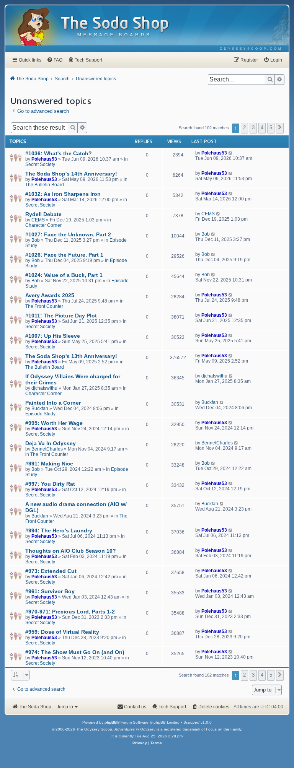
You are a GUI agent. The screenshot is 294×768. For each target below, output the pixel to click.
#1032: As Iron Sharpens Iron (63, 194)
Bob (35, 240)
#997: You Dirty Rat (50, 484)
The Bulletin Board (44, 184)
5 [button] (271, 127)
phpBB (111, 722)
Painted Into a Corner (53, 403)
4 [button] (262, 127)
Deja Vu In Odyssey (50, 443)
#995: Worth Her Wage (54, 423)
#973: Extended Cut (51, 571)
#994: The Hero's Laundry (58, 530)
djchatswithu (44, 388)
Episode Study (40, 414)
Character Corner (43, 225)
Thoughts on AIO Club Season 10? (70, 551)
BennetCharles (47, 449)
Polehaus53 (44, 159)
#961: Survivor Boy (50, 591)
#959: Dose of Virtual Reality (62, 632)
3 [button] (253, 127)
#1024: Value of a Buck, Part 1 (64, 275)
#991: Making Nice (49, 463)
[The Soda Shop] (115, 27)
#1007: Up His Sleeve (52, 336)
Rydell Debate (43, 214)
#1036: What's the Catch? (58, 153)
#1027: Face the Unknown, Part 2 (68, 234)
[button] (280, 128)
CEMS (38, 220)
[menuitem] (251, 49)
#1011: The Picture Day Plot (61, 315)
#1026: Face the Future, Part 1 (64, 255)
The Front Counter (44, 306)
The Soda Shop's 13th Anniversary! (71, 356)
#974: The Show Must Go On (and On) (74, 652)
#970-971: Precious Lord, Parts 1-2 (70, 612)
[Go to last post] (230, 153)
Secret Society (40, 164)
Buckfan (39, 408)
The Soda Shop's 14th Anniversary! (71, 174)
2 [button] (244, 127)
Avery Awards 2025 (49, 295)
